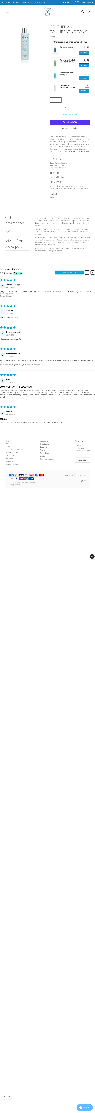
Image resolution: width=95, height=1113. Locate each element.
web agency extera (15, 485)
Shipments (8, 446)
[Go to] (82, 12)
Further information (14, 220)
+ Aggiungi (84, 53)
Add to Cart (70, 107)
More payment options (70, 128)
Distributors (44, 447)
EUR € (79, 475)
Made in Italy (44, 441)
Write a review (69, 272)
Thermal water (45, 453)
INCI (8, 231)
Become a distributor (47, 459)
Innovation (43, 456)
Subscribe (82, 460)
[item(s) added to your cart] (88, 11)
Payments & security (12, 452)
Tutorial (42, 450)
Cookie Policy (9, 461)
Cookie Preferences (12, 464)
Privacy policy (9, 455)
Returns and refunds (12, 449)
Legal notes (9, 458)
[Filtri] (87, 272)
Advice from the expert (14, 243)
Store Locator (45, 444)
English (66, 475)
